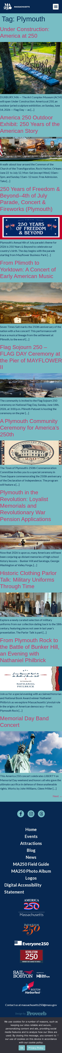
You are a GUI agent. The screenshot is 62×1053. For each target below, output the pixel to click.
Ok (21, 1047)
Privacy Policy (36, 1047)
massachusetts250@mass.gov (39, 1004)
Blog (31, 850)
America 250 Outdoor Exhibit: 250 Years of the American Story (30, 124)
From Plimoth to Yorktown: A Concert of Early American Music (28, 269)
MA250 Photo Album (31, 871)
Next (57, 796)
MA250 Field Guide (31, 864)
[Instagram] (31, 813)
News (31, 857)
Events (31, 836)
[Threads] (41, 813)
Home (31, 829)
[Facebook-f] (20, 813)
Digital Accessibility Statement (23, 888)
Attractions (31, 843)
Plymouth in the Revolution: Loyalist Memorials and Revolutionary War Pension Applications (25, 505)
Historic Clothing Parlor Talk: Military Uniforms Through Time (28, 580)
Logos (31, 877)
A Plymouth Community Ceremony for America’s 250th (29, 428)
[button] (56, 7)
